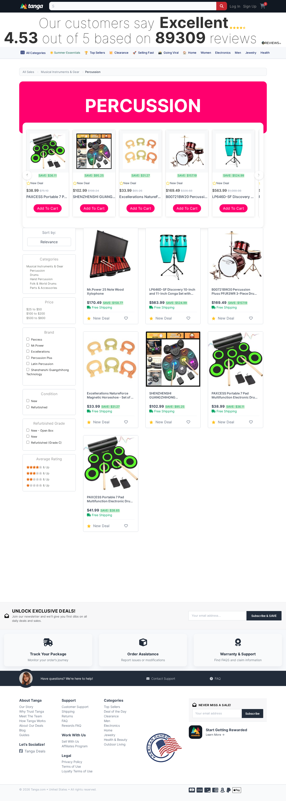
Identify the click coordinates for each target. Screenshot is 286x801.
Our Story (26, 707)
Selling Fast (143, 52)
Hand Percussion (41, 279)
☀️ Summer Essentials (65, 52)
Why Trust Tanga (31, 711)
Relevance (49, 242)
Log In (235, 6)
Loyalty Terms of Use (77, 771)
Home (189, 52)
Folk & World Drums (43, 283)
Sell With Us (70, 741)
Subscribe (252, 713)
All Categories (35, 53)
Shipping (68, 711)
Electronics (223, 52)
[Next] (258, 175)
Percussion (37, 270)
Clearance (118, 52)
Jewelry (250, 52)
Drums (34, 275)
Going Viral (168, 52)
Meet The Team (30, 716)
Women (206, 52)
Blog (22, 730)
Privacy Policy (72, 762)
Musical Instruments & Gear (60, 72)
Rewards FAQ (71, 725)
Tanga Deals (35, 751)
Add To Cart (47, 208)
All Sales (28, 72)
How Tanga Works (32, 721)
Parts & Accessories (43, 288)
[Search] (221, 6)
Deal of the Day (115, 711)
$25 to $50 (34, 309)
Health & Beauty (115, 739)
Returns (67, 716)
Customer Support (75, 707)
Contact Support (163, 678)
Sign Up (250, 6)
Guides (24, 735)
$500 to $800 (35, 318)
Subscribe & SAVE (264, 616)
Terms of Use (71, 766)
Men (238, 52)
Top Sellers (94, 52)
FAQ (218, 678)
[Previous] (27, 175)
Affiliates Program (75, 746)
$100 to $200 (35, 313)
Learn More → (215, 734)
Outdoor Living (115, 744)
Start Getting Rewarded (226, 730)
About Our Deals (31, 725)
